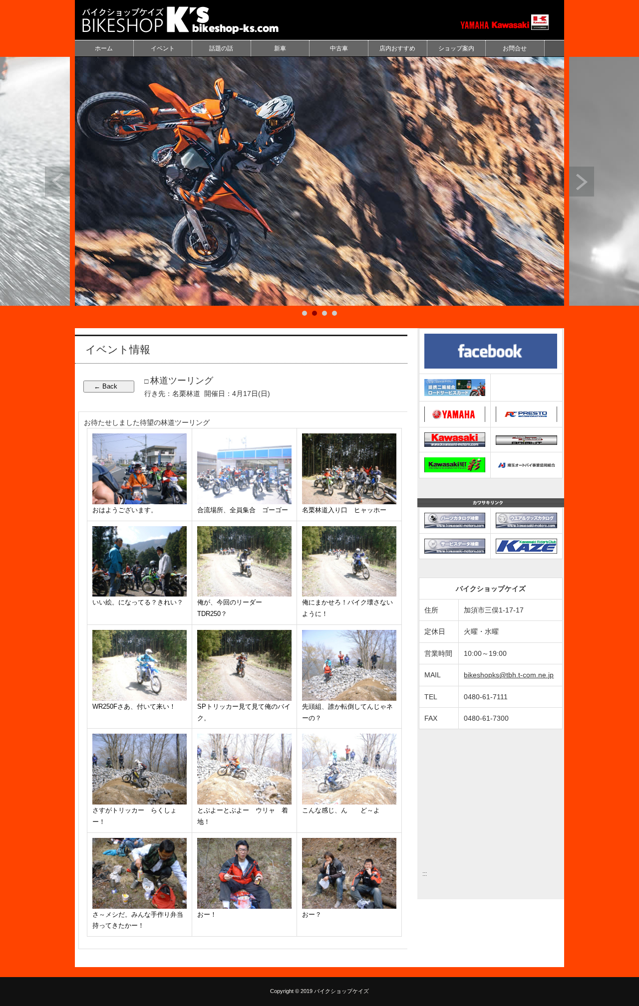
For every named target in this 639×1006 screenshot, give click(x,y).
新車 (280, 48)
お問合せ (515, 48)
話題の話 (221, 48)
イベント (163, 48)
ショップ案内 (456, 48)
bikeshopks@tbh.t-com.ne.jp (509, 675)
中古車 (339, 48)
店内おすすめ (397, 48)
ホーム (104, 48)
